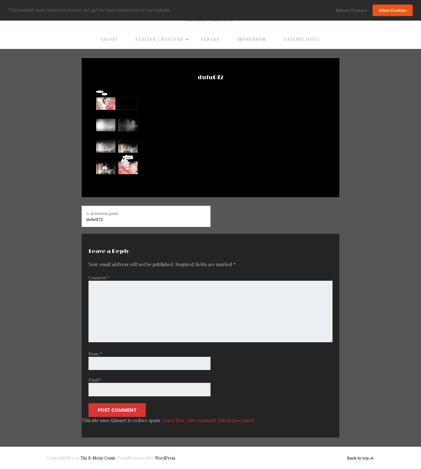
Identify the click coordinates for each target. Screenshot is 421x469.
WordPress (165, 458)
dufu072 (102, 216)
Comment (98, 277)
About (109, 39)
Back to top (358, 458)
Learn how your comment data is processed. (208, 420)
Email (94, 380)
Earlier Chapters (159, 39)
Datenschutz (302, 39)
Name (95, 354)
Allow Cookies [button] (393, 10)
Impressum (251, 39)
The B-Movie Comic (98, 458)
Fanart (210, 39)
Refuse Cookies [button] (351, 10)
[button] (173, 10)
